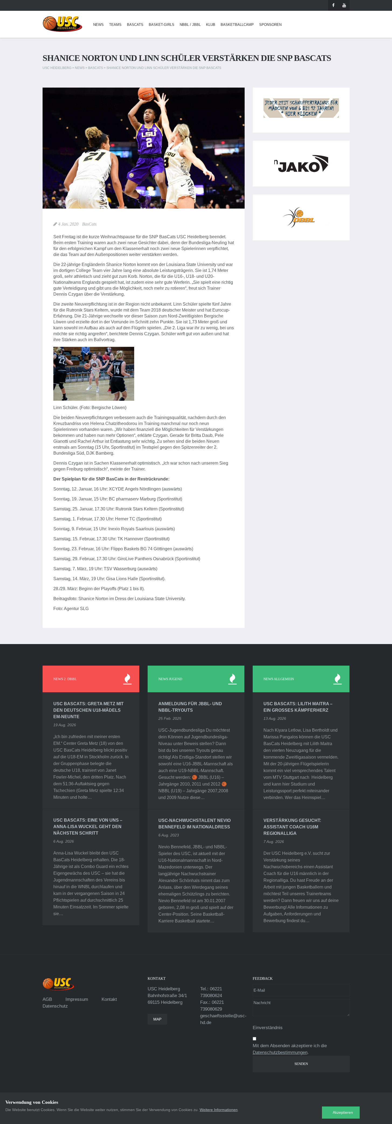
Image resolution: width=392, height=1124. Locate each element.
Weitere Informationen (219, 1110)
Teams (115, 25)
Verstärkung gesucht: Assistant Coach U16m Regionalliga (292, 827)
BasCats (135, 25)
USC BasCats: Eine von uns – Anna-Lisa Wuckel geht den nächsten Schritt (87, 826)
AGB (47, 999)
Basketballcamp (237, 25)
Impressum (76, 999)
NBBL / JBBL (190, 25)
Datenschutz (55, 1006)
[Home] (62, 24)
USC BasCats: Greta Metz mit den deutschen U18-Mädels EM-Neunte (88, 710)
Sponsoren (270, 25)
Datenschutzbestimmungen (280, 1052)
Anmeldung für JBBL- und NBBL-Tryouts (190, 707)
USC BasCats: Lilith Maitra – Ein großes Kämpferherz (297, 707)
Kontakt (109, 999)
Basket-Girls (161, 25)
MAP (157, 1019)
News (98, 25)
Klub (210, 25)
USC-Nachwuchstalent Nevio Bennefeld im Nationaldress (194, 823)
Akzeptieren (343, 1112)
